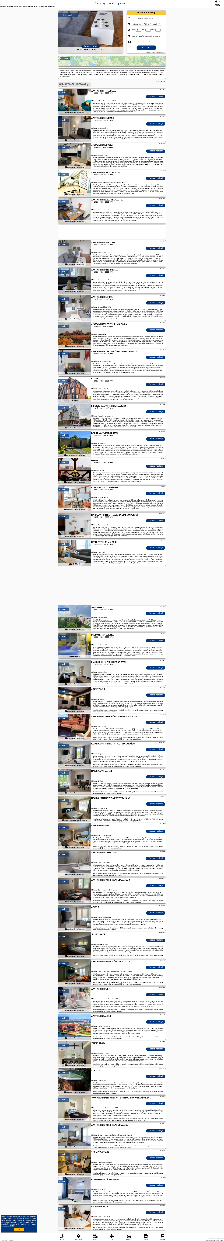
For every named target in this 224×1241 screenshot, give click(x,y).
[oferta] (66, 112)
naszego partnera (110, 712)
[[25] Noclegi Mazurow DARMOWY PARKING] (74, 809)
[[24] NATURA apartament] (74, 782)
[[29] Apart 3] (74, 918)
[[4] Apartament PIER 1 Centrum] (74, 183)
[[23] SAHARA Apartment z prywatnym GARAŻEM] (74, 755)
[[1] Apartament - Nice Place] (74, 102)
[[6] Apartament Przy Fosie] (74, 253)
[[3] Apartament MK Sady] (74, 156)
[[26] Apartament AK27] (74, 836)
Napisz (221, 1240)
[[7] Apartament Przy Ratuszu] (74, 281)
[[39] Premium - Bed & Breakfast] (74, 1190)
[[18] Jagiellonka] (74, 618)
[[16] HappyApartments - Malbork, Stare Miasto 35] (74, 526)
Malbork (62, 93)
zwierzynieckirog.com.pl (112, 3)
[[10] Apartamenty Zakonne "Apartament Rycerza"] (74, 362)
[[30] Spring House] (74, 945)
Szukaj (146, 48)
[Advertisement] (112, 586)
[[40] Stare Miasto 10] (74, 1217)
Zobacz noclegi (156, 96)
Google (4, 1218)
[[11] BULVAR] (74, 390)
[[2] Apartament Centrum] (74, 129)
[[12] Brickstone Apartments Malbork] (74, 417)
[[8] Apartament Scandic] (74, 308)
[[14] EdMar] (74, 471)
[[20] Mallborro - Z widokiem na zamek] (74, 673)
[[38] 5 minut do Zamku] (74, 1163)
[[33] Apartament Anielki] (74, 1027)
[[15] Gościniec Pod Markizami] (74, 498)
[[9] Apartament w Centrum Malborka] (74, 335)
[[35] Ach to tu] (74, 1081)
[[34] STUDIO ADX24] (74, 1054)
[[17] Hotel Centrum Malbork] (74, 553)
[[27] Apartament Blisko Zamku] (74, 863)
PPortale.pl (10, 1240)
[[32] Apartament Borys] (74, 1000)
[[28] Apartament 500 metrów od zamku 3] (74, 891)
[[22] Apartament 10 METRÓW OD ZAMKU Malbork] (74, 727)
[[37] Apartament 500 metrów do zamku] (74, 1136)
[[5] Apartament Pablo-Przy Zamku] (74, 211)
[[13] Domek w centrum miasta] (74, 444)
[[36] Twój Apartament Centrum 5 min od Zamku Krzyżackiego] (74, 1109)
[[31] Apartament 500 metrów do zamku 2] (74, 972)
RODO (12, 1226)
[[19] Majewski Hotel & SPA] (74, 646)
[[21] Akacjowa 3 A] (74, 700)
